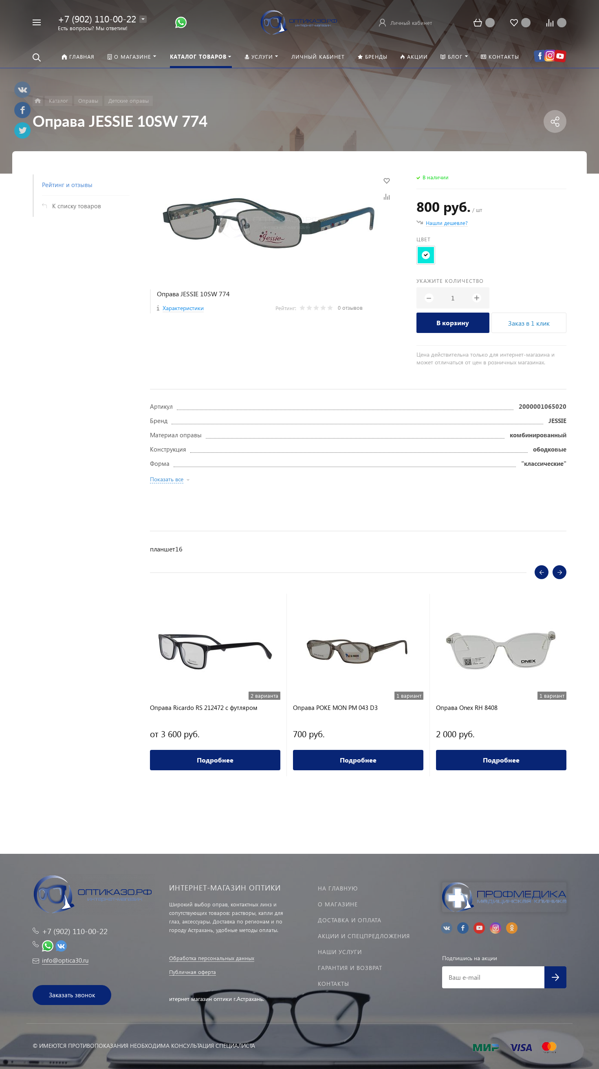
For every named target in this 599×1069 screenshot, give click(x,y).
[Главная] (38, 101)
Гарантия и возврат (350, 968)
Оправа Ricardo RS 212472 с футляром (204, 708)
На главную (338, 888)
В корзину (452, 322)
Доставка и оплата (349, 920)
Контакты (333, 983)
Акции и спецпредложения (364, 936)
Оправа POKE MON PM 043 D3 (335, 708)
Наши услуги (340, 952)
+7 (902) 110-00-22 (97, 18)
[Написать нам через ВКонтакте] (61, 945)
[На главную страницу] (299, 21)
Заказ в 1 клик (529, 323)
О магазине (338, 904)
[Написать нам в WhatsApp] (181, 22)
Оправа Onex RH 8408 (467, 708)
